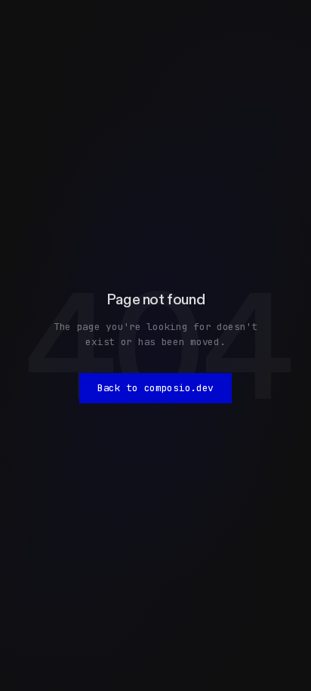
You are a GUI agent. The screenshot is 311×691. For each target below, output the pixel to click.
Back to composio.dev (155, 387)
